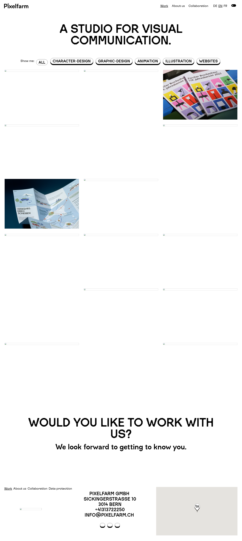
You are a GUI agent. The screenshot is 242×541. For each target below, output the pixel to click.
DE (215, 6)
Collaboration (198, 6)
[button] (197, 508)
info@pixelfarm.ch (110, 515)
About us (178, 6)
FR (225, 6)
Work (164, 6)
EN (220, 6)
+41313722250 (110, 509)
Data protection (60, 488)
